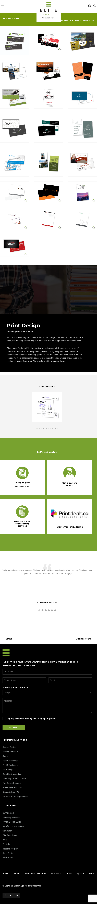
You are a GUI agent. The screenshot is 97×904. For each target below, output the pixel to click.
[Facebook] (5, 895)
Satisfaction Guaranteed (13, 826)
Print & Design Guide (12, 822)
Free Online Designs (12, 783)
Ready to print (22, 483)
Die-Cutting (8, 769)
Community (7, 831)
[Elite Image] (49, 5)
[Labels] (47, 407)
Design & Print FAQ (11, 792)
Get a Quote (8, 853)
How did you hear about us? (16, 687)
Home (5, 873)
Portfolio (6, 844)
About (17, 873)
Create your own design (69, 527)
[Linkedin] (11, 895)
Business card (83, 639)
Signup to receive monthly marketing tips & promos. (32, 718)
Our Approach (8, 813)
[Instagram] (17, 895)
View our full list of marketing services (22, 523)
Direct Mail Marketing (12, 774)
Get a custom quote (69, 484)
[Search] (94, 6)
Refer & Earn (8, 858)
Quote (80, 873)
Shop (91, 873)
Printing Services (10, 752)
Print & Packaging (10, 765)
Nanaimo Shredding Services (15, 796)
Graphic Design (9, 747)
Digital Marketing (10, 760)
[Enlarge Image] (14, 40)
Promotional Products (12, 787)
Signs (9, 639)
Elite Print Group (10, 835)
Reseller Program (10, 849)
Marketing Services (11, 817)
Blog (5, 840)
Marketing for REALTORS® (14, 778)
